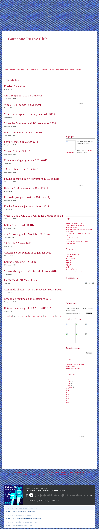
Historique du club (71, 227)
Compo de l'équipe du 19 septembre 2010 (27, 298)
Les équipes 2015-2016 (73, 237)
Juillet (69, 381)
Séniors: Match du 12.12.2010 (21, 169)
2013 (67, 395)
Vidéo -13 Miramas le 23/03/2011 (23, 104)
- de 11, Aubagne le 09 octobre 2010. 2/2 (27, 234)
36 (38, 316)
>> (60, 316)
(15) (70, 258)
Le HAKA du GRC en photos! (21, 280)
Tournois (51, 69)
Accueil (6, 69)
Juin (69, 383)
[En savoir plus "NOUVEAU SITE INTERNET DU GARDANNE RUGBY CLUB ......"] (71, 328)
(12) (69, 260)
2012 (67, 397)
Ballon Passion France (73, 368)
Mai (69, 385)
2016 (67, 389)
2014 (67, 393)
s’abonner (32, 500)
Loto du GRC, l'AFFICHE (19, 224)
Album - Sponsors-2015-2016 (75, 223)
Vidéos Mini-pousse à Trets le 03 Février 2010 (30, 271)
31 (18, 316)
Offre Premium (42, 474)
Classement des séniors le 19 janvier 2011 (27, 252)
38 (45, 316)
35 (34, 316)
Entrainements (35, 69)
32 (22, 316)
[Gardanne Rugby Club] (71, 145)
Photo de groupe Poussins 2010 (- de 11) (27, 197)
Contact (78, 69)
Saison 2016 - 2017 (23, 69)
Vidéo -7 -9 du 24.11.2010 (19, 150)
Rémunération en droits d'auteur (28, 474)
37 (42, 316)
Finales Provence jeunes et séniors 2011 (26, 206)
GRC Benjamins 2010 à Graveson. (23, 95)
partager (43, 500)
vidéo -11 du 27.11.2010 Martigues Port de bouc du (33, 215)
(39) (69, 256)
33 (26, 316)
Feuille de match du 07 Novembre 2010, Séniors (31, 178)
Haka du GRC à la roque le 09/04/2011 (26, 187)
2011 (67, 398)
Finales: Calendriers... (16, 86)
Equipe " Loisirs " (71, 366)
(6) (69, 268)
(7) (68, 264)
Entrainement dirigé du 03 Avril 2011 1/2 (27, 308)
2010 (67, 400)
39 (49, 316)
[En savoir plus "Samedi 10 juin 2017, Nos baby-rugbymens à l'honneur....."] (80, 328)
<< (8, 316)
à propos (54, 500)
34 (30, 316)
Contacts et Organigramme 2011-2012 (26, 160)
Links (67, 239)
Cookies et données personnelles (57, 474)
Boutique (44, 69)
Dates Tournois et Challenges (75, 225)
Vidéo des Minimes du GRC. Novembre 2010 (30, 123)
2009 (67, 402)
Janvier (70, 387)
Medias (72, 69)
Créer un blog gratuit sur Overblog (50, 472)
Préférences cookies (73, 474)
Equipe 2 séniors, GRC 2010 (20, 261)
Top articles (64, 472)
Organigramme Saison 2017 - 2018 (77, 241)
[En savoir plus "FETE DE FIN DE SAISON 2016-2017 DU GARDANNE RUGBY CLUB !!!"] (80, 338)
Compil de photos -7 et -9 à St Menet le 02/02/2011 (33, 289)
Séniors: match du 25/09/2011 (21, 141)
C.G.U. (88, 472)
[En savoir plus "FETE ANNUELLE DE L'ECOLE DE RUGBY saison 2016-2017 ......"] (90, 338)
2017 (67, 379)
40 (53, 316)
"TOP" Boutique (71, 243)
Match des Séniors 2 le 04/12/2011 (24, 132)
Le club (12, 69)
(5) (71, 270)
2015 (67, 391)
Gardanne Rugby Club (28, 38)
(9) (68, 262)
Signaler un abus (79, 472)
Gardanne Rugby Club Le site (75, 364)
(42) (72, 254)
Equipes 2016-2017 (62, 69)
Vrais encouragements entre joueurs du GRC (29, 114)
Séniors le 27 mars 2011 (17, 243)
